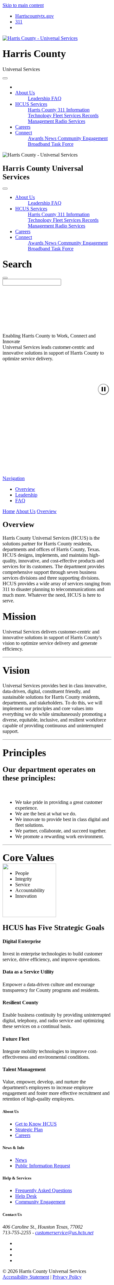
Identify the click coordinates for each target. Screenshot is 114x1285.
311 (18, 21)
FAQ (56, 98)
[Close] (5, 189)
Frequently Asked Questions (43, 1190)
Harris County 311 (47, 109)
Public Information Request (42, 1165)
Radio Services (70, 121)
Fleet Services (67, 115)
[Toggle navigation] (5, 78)
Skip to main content (23, 5)
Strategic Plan (29, 1129)
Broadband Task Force (50, 144)
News (51, 138)
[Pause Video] (103, 389)
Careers (22, 127)
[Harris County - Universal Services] (40, 38)
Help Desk (26, 1196)
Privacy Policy (67, 1277)
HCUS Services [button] (31, 104)
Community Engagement (83, 138)
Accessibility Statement (26, 1277)
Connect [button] (23, 132)
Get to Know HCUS (36, 1124)
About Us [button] (25, 92)
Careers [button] (22, 231)
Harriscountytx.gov (34, 16)
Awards (36, 138)
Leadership (39, 98)
